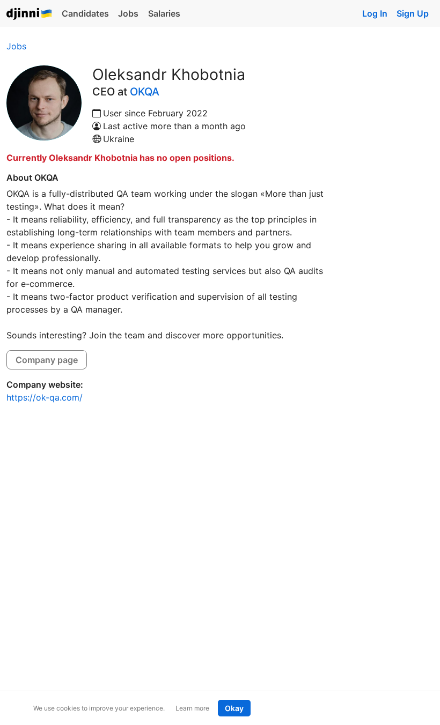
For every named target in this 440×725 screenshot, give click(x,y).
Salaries (164, 13)
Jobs (128, 13)
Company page (47, 359)
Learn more (192, 708)
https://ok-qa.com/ (44, 397)
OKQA (144, 91)
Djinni (29, 14)
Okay (234, 708)
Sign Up (413, 13)
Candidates (85, 13)
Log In (374, 13)
